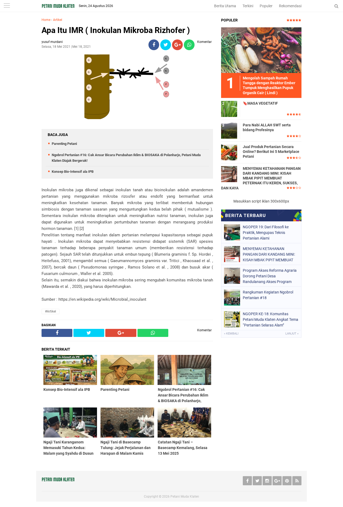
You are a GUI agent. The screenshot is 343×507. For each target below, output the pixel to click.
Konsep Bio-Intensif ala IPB (73, 172)
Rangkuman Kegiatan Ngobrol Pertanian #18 (268, 295)
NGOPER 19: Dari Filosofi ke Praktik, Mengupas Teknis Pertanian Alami (266, 232)
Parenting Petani (64, 144)
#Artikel (50, 311)
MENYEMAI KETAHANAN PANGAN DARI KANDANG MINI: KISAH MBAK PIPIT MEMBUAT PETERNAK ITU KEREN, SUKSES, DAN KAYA (261, 178)
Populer (266, 6)
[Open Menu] (6, 6)
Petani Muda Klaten (184, 496)
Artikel (57, 20)
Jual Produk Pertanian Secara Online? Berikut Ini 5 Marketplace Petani (271, 152)
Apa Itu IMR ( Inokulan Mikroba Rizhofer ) (116, 30)
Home (46, 20)
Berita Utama (225, 6)
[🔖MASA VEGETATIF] (229, 108)
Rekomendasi (290, 6)
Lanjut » (292, 333)
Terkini (248, 6)
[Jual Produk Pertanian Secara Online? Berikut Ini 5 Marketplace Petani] (229, 152)
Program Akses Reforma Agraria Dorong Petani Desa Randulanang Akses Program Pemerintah (270, 276)
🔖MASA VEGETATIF (260, 103)
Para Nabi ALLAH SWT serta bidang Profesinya (267, 127)
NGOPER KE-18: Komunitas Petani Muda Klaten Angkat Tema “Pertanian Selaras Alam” (270, 319)
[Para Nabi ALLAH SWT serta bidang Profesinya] (229, 130)
